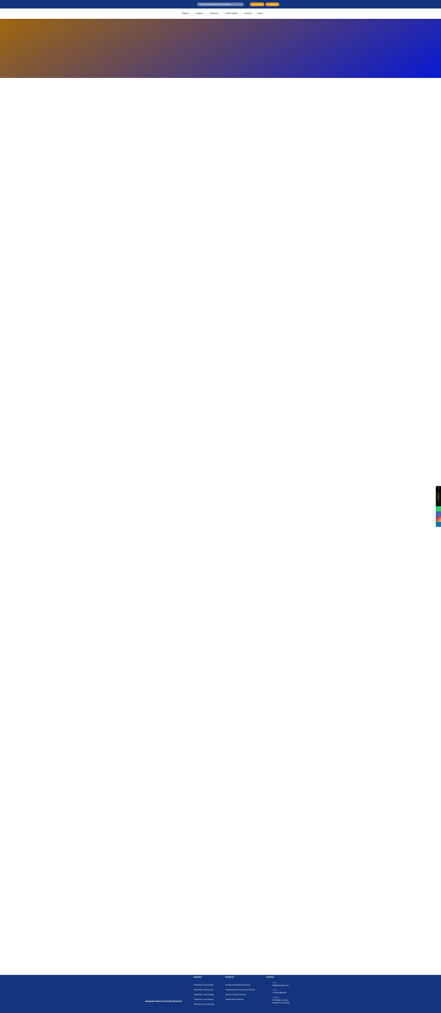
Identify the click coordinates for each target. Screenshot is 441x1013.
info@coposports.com (280, 985)
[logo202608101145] (157, 12)
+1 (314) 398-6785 (279, 993)
